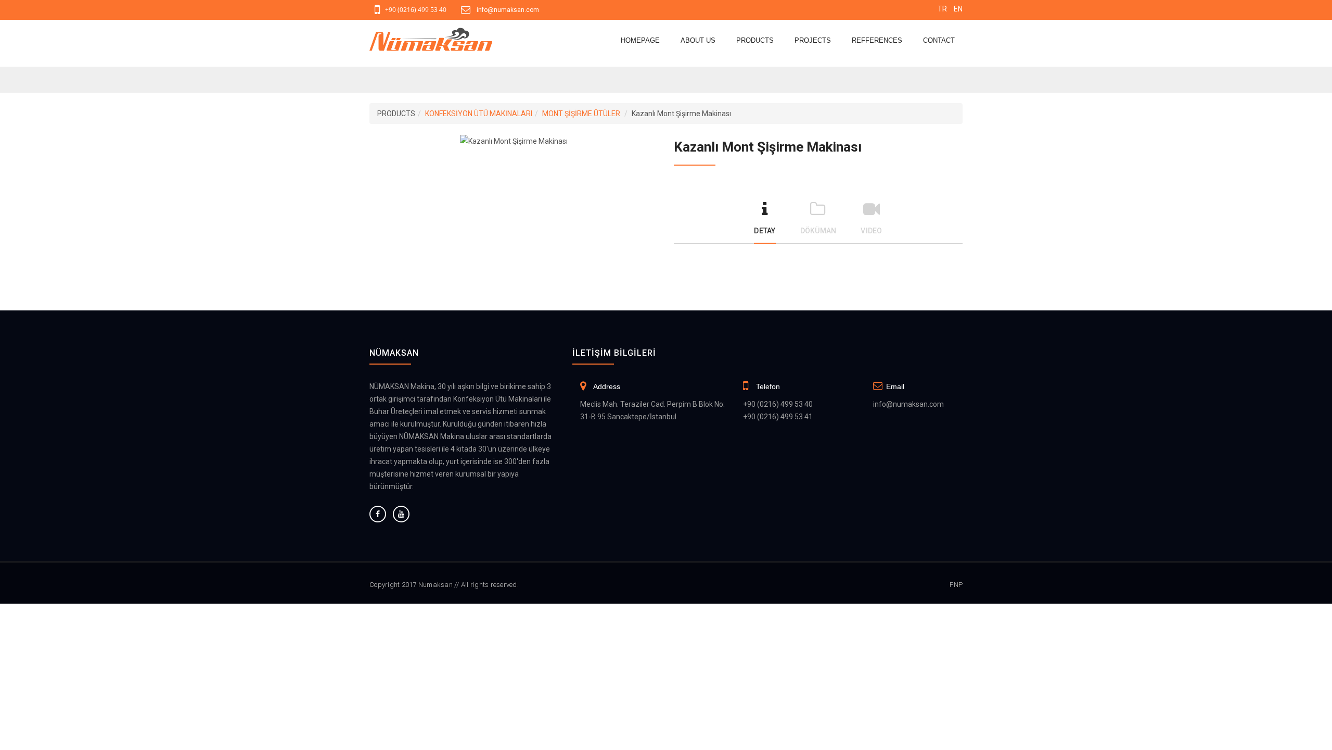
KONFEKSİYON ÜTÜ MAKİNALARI (478, 113)
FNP (956, 585)
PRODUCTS (755, 40)
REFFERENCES (877, 40)
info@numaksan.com (508, 10)
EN (958, 9)
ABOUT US (698, 40)
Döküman (818, 231)
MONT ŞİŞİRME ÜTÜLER (581, 113)
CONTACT (939, 40)
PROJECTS (813, 40)
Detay (764, 231)
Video (871, 231)
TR (942, 9)
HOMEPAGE (640, 40)
